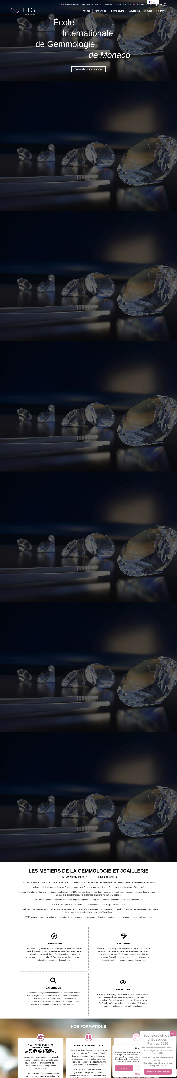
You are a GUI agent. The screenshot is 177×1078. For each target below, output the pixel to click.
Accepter (124, 1068)
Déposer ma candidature (157, 1071)
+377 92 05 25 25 (125, 4)
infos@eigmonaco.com (144, 4)
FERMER (173, 1033)
